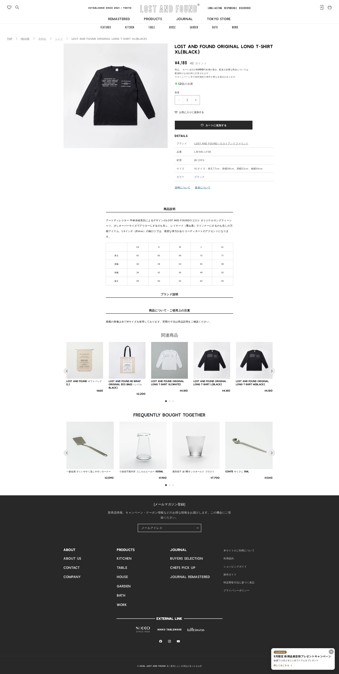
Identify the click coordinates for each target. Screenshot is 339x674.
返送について (202, 187)
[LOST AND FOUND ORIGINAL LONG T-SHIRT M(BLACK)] (254, 360)
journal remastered (190, 576)
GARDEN (194, 27)
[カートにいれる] (97, 373)
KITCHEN (129, 27)
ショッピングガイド (235, 566)
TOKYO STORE (219, 18)
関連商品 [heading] (169, 335)
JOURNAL (184, 18)
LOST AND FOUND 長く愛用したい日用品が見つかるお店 (174, 665)
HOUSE (172, 27)
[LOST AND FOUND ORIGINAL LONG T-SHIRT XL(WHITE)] (169, 360)
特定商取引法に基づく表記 (239, 582)
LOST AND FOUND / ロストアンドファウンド (221, 143)
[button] (189, 111)
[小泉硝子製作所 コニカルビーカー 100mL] (143, 445)
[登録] (197, 528)
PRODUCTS (153, 18)
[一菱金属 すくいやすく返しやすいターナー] (90, 445)
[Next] (271, 371)
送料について (182, 187)
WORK (235, 27)
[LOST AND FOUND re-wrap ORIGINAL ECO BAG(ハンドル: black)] (127, 360)
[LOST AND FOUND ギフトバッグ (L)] (84, 360)
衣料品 (42, 38)
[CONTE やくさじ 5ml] (249, 445)
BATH (215, 27)
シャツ (59, 38)
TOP (9, 38)
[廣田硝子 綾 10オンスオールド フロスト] (196, 445)
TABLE (151, 27)
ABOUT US (72, 558)
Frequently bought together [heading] (169, 415)
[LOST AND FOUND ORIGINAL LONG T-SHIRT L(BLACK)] (212, 360)
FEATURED (106, 27)
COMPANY (72, 576)
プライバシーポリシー (236, 590)
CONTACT (72, 567)
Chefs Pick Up (182, 567)
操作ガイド (230, 574)
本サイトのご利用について (239, 550)
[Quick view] (97, 364)
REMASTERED (119, 18)
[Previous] (67, 371)
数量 (177, 92)
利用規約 (229, 558)
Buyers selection (186, 558)
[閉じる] (331, 651)
